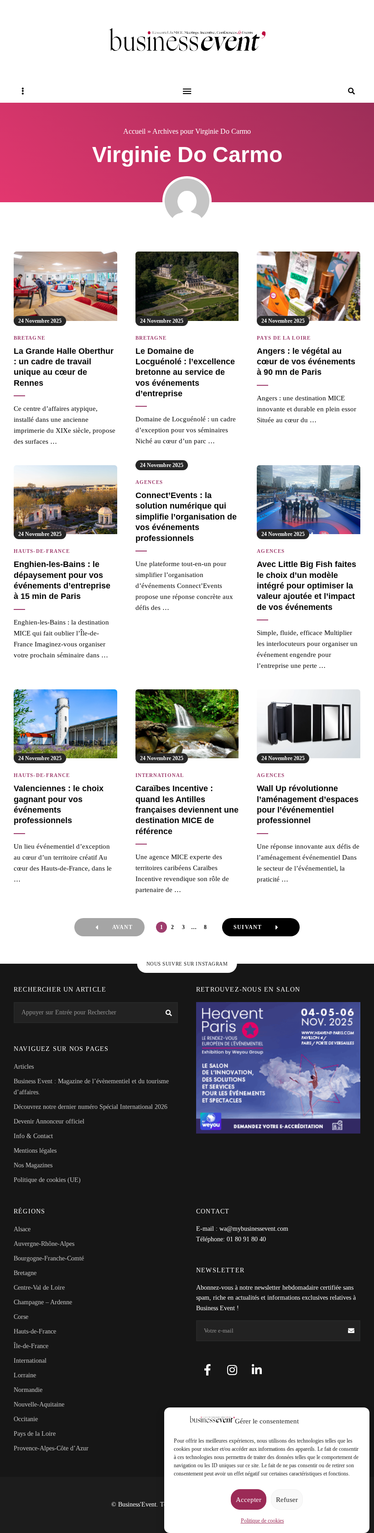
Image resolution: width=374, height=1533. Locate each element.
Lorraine (25, 1375)
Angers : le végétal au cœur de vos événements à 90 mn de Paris (306, 361)
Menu (187, 91)
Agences (149, 482)
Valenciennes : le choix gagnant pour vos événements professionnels (59, 804)
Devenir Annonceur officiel (49, 1121)
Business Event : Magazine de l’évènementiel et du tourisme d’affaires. (91, 1087)
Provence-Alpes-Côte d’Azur (51, 1448)
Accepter (248, 1499)
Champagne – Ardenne (43, 1302)
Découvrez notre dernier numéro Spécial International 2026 (90, 1106)
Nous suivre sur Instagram (187, 963)
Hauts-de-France (42, 551)
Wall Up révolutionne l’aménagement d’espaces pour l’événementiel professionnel (307, 804)
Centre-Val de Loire (39, 1287)
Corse (21, 1316)
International (159, 775)
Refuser (287, 1499)
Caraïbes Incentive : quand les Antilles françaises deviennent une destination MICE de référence (187, 810)
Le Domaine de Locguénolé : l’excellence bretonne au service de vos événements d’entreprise (185, 372)
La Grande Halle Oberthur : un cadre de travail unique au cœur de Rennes (64, 367)
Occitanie (26, 1419)
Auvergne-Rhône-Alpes (44, 1243)
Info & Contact (33, 1136)
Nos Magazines (33, 1165)
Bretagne (29, 338)
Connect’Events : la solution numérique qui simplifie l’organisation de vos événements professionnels (186, 517)
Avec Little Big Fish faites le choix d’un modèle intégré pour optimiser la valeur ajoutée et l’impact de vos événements (306, 586)
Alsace (22, 1229)
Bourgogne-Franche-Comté (49, 1258)
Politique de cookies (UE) (47, 1179)
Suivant (248, 927)
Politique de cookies (262, 1520)
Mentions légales (35, 1150)
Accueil (134, 131)
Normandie (28, 1389)
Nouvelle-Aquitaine (39, 1404)
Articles (24, 1066)
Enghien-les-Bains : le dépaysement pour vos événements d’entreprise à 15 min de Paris (62, 580)
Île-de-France (31, 1346)
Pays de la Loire (284, 338)
